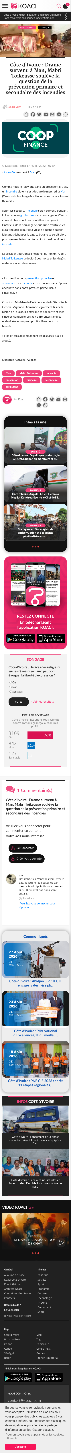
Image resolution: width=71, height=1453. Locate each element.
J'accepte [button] (20, 1446)
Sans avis (17, 691)
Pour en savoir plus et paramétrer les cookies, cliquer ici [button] (35, 1436)
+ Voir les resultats (42, 701)
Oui (14, 682)
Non (14, 687)
